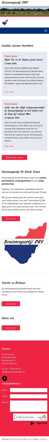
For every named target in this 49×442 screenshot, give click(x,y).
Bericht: (4, 402)
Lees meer (9, 91)
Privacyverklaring (16, 439)
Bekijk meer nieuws (14, 157)
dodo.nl (29, 439)
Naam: (4, 390)
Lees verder (11, 218)
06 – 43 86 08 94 (13, 368)
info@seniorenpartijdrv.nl (13, 371)
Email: (4, 396)
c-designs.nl (43, 439)
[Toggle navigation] (46, 30)
